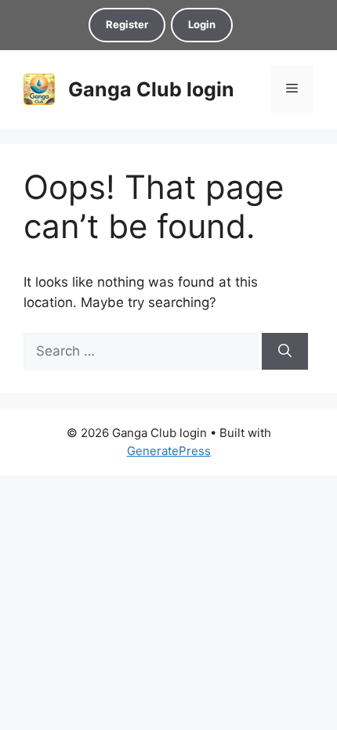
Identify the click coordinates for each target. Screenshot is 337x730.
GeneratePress (169, 450)
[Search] (285, 351)
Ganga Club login (151, 89)
